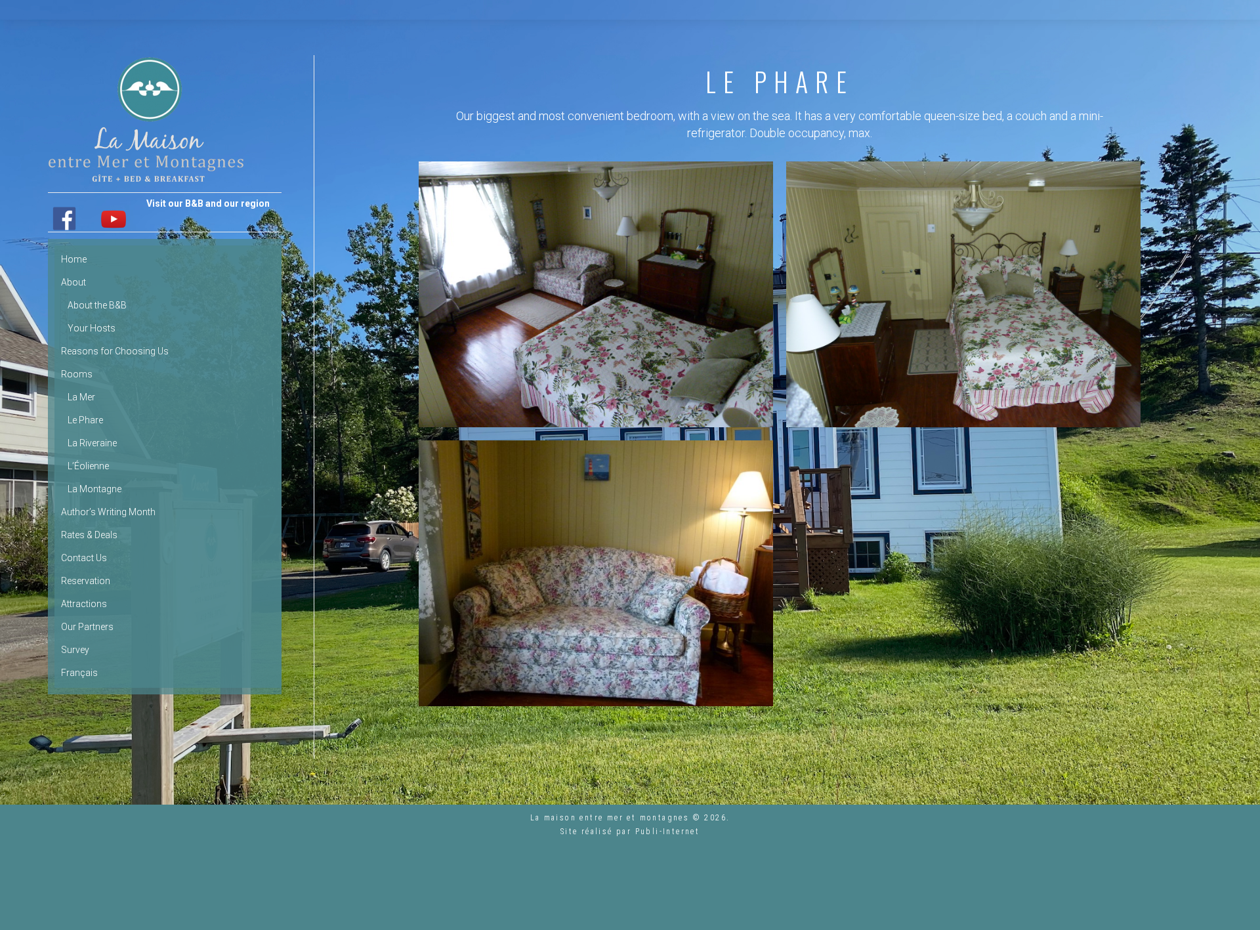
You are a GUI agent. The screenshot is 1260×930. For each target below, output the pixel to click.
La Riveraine (92, 443)
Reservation (85, 581)
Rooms (77, 374)
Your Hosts (92, 328)
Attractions (84, 604)
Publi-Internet (667, 831)
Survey (75, 650)
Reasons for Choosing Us (115, 351)
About (73, 282)
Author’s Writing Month (108, 512)
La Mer (81, 397)
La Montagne (94, 489)
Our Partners (87, 627)
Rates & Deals (89, 535)
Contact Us (84, 558)
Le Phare (85, 420)
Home (74, 259)
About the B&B (97, 305)
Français (79, 672)
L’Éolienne (88, 466)
